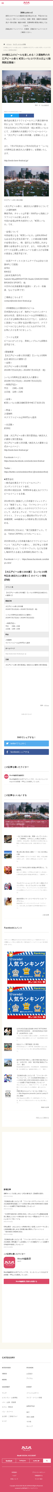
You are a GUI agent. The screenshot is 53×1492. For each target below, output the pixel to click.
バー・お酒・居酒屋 (9, 1402)
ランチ (4, 1393)
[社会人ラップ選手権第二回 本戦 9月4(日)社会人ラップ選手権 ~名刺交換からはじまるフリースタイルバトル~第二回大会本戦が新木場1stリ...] (8, 1051)
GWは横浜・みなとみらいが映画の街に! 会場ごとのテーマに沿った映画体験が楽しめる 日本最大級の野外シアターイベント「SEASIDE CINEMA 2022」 (26, 1230)
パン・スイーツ (7, 1412)
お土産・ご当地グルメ (9, 1416)
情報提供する (39, 1475)
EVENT (29, 1387)
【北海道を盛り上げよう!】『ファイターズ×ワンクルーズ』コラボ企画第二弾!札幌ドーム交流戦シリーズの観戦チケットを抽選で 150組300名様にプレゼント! (26, 1243)
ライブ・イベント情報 (34, 1398)
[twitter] (11, 116)
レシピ (4, 1421)
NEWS (4, 1380)
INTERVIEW (6, 1368)
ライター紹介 (39, 1479)
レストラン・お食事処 (9, 1398)
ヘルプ (14, 1475)
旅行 (28, 1412)
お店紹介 (29, 1374)
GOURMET (6, 1387)
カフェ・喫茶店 (7, 1407)
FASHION (29, 1368)
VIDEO (4, 1374)
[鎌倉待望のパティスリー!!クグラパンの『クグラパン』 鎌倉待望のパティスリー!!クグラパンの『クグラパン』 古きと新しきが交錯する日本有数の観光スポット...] (8, 905)
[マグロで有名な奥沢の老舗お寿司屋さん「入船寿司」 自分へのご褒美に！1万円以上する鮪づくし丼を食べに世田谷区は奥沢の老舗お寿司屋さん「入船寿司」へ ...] (8, 874)
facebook (9, 1461)
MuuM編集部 (45, 105)
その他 (28, 1421)
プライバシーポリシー (38, 1472)
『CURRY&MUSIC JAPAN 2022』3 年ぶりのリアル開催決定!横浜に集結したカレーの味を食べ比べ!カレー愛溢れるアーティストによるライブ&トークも (26, 1217)
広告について (14, 1479)
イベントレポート (32, 1393)
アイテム (29, 1378)
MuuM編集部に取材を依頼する (26, 1281)
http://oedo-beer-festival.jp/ (16, 654)
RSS (47, 1461)
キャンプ (29, 1426)
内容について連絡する (42, 1117)
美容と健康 (30, 1417)
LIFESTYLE (30, 1406)
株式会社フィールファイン (30, 1488)
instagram (22, 1461)
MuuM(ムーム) (26, 1448)
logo (26, 2)
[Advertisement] (26, 1158)
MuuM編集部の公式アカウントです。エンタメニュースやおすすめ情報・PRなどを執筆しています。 (26, 1273)
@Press (46, 705)
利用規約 (14, 1472)
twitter (36, 1461)
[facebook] (26, 116)
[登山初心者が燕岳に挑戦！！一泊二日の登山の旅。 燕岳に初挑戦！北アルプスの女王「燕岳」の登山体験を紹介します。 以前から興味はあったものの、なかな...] (8, 858)
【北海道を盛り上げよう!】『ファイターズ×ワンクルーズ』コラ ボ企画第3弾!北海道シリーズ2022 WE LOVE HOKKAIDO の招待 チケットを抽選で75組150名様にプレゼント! (26, 1205)
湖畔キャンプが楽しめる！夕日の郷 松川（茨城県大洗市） (24, 1195)
